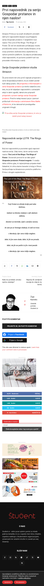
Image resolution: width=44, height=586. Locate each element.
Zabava (5, 6)
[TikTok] (27, 557)
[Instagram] (10, 557)
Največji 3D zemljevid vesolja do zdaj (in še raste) (34, 282)
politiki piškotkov (24, 578)
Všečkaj (37, 393)
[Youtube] (38, 557)
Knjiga (14, 6)
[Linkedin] (27, 266)
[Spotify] (21, 557)
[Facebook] (11, 266)
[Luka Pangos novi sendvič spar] (20, 484)
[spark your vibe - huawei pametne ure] (20, 498)
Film (10, 6)
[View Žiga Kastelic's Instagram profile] (25, 305)
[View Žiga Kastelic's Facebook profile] (25, 301)
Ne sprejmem (20, 582)
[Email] (32, 266)
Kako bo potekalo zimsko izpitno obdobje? (11, 281)
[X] (17, 266)
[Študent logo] (22, 515)
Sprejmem (7, 582)
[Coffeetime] (22, 457)
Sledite (37, 398)
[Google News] (22, 563)
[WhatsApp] (22, 266)
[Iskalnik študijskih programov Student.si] (19, 386)
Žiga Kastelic (10, 22)
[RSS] (16, 557)
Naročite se (36, 412)
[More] (29, 27)
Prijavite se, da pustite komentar (22, 326)
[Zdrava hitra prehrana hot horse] (20, 470)
